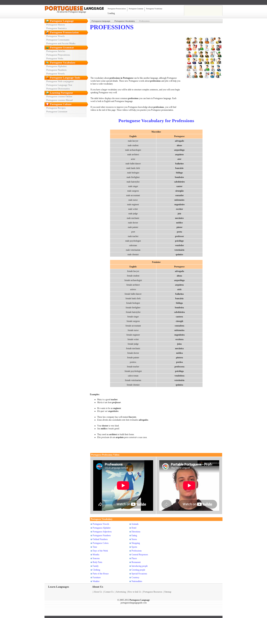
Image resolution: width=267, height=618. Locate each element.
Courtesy (135, 577)
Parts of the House (101, 573)
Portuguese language (101, 21)
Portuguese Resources (152, 592)
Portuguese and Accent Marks (60, 43)
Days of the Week (100, 550)
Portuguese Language (62, 21)
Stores (134, 539)
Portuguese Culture (60, 104)
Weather (96, 581)
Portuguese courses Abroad (59, 100)
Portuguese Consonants (57, 39)
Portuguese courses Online (59, 96)
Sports (134, 547)
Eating (134, 535)
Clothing (96, 570)
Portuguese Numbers (56, 70)
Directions (136, 531)
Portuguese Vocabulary (154, 9)
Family (96, 566)
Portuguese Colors (101, 543)
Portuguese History (55, 24)
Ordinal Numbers (100, 539)
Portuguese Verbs (54, 58)
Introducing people (140, 566)
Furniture (97, 577)
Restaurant (136, 562)
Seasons (96, 558)
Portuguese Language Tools (65, 77)
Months (96, 554)
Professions (137, 550)
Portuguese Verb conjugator (60, 81)
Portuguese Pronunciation (117, 9)
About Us (98, 592)
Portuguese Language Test (59, 85)
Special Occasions (139, 573)
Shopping (136, 543)
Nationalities (137, 581)
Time (95, 547)
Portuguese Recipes (56, 108)
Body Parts (97, 562)
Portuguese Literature (56, 111)
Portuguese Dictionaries (58, 88)
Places (134, 558)
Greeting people (138, 570)
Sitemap (167, 592)
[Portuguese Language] (71, 8)
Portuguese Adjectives (102, 531)
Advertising (121, 592)
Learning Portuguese (61, 92)
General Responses (140, 554)
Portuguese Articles (55, 51)
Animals (135, 524)
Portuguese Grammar (136, 9)
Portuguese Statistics (56, 28)
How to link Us (134, 592)
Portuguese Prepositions (58, 54)
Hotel (134, 528)
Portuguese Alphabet (56, 66)
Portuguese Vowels (55, 36)
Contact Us (109, 592)
